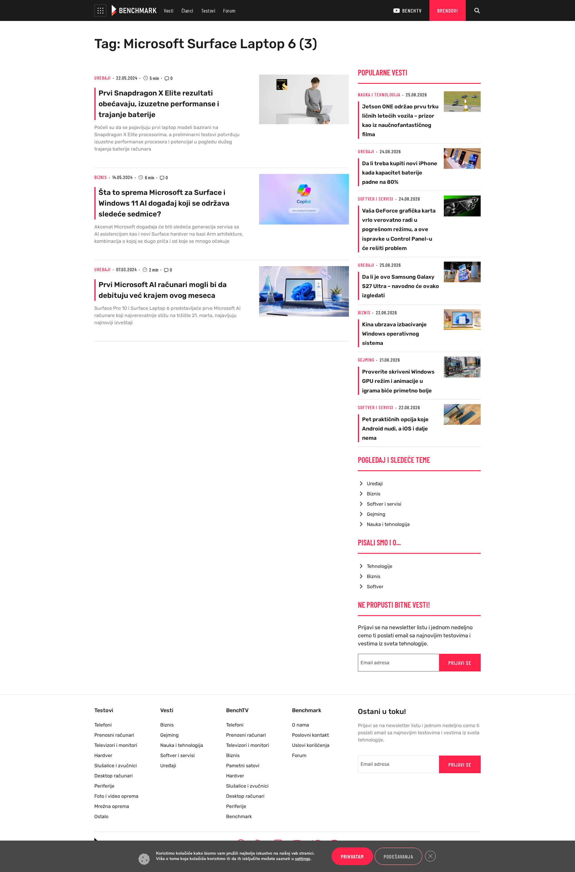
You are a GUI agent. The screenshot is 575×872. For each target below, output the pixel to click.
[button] (100, 10)
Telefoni (103, 725)
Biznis (100, 177)
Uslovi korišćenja (310, 745)
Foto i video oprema (116, 796)
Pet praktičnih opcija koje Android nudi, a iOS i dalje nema (395, 428)
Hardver (103, 755)
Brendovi (447, 10)
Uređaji (102, 78)
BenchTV (412, 10)
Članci (187, 10)
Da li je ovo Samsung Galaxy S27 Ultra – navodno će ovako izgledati (400, 286)
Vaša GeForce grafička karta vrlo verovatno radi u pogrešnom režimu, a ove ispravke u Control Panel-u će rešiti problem (398, 229)
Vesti (169, 10)
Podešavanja (398, 856)
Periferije (104, 786)
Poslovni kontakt (310, 735)
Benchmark (239, 816)
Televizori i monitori (115, 745)
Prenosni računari (114, 735)
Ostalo (101, 816)
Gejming (366, 360)
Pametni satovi (242, 765)
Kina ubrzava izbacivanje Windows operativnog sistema (394, 333)
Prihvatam (352, 856)
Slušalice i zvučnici (115, 765)
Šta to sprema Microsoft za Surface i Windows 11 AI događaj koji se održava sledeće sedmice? (164, 203)
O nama (300, 725)
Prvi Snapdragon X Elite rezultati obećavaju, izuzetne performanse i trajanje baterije (159, 104)
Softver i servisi (376, 198)
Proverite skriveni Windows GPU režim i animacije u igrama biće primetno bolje (398, 381)
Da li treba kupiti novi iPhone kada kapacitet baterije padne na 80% (399, 172)
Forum (229, 10)
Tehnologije (379, 566)
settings (302, 859)
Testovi (208, 10)
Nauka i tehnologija (379, 94)
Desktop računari (113, 776)
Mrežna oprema (111, 806)
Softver (375, 586)
